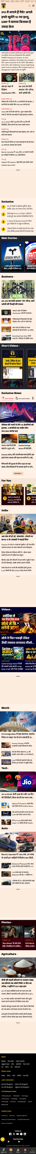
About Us (12, 1116)
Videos (5, 609)
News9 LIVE (4, 1105)
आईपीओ (18, 1064)
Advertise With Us (22, 1116)
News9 (7, 1)
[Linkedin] (25, 1134)
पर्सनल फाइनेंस (20, 1061)
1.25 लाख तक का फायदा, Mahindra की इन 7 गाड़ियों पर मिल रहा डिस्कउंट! (22, 873)
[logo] (3, 5)
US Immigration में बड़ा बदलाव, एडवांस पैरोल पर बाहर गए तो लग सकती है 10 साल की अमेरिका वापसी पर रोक (18, 736)
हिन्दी (2, 1)
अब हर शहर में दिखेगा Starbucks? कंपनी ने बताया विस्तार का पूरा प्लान (9, 90)
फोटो (13, 1076)
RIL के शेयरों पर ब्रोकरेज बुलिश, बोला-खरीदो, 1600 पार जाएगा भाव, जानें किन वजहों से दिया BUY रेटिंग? (19, 207)
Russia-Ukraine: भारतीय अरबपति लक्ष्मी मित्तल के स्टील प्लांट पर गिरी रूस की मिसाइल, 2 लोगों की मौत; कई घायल (22, 744)
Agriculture (8, 954)
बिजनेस (3, 1061)
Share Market (5, 99)
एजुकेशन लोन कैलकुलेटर (22, 1087)
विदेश (7, 1067)
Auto (2, 150)
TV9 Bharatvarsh (6, 1096)
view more (17, 473)
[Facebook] (10, 1134)
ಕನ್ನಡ (12, 1)
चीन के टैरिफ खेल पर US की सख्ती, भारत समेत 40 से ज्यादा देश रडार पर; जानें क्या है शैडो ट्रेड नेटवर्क (23, 753)
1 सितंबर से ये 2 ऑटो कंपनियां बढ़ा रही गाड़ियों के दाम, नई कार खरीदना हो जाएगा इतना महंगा (23, 882)
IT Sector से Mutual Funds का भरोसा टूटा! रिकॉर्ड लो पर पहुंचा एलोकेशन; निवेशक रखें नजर (19, 222)
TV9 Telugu (25, 1096)
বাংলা (32, 1)
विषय (8, 1076)
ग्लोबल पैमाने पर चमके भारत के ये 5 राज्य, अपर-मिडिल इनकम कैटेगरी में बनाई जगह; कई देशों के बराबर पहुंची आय (20, 230)
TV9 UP (30, 1102)
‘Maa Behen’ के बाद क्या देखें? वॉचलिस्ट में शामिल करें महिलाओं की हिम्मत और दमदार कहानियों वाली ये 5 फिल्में (12, 945)
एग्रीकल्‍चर (17, 1067)
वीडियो (19, 1076)
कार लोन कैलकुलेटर (7, 1087)
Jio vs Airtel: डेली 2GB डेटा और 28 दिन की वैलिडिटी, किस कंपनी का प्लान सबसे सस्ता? (17, 796)
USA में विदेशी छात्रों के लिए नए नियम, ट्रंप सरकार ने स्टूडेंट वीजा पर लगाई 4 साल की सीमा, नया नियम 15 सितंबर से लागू (23, 761)
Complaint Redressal (23, 1120)
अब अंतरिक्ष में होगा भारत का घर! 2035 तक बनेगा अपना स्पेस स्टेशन (22, 813)
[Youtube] (17, 1134)
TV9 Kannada (5, 1099)
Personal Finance (30, 661)
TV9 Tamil (13, 1102)
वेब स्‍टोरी (25, 1076)
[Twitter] (14, 1134)
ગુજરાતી (27, 1)
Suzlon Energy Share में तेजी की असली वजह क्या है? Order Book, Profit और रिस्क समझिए (12, 667)
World (5, 708)
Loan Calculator (7, 1080)
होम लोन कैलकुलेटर (7, 1084)
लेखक (3, 1076)
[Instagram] (21, 1134)
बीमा (12, 1064)
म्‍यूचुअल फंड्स (5, 1064)
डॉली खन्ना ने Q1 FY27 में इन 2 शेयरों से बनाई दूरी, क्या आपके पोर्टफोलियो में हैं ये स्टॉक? (20, 215)
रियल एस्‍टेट (26, 1064)
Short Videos (9, 346)
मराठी (22, 1)
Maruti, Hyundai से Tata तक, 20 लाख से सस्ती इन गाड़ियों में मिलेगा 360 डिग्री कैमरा (17, 856)
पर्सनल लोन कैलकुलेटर (21, 1084)
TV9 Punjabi (4, 1102)
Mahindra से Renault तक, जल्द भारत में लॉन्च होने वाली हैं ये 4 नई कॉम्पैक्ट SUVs (23, 865)
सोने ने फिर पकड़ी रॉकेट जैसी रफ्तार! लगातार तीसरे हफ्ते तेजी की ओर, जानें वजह (16, 640)
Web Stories (9, 238)
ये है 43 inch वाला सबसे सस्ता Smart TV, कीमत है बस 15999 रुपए (22, 822)
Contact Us (4, 1116)
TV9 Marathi (16, 1096)
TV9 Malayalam (21, 1102)
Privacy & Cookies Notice (8, 1120)
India (4, 510)
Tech (2, 119)
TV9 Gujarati (22, 1099)
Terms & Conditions (7, 1123)
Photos (6, 922)
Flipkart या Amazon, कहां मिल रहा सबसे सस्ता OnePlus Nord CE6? (22, 805)
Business (4, 129)
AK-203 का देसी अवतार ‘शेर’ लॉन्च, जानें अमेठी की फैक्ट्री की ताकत (26, 90)
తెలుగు (17, 1)
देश (2, 1067)
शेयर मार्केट (11, 1061)
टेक (12, 1067)
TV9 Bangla (14, 1099)
